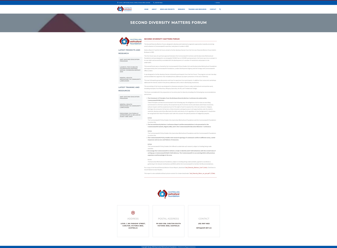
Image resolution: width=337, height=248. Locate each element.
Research (181, 9)
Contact (213, 9)
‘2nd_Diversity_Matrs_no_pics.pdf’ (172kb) (202, 173)
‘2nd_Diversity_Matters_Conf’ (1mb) (196, 167)
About (154, 9)
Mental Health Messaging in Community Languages (130, 79)
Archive (218, 2)
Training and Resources (197, 9)
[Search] (220, 9)
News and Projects (167, 9)
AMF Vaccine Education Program (129, 60)
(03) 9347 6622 (158, 2)
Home (146, 9)
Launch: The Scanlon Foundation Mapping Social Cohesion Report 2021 (130, 69)
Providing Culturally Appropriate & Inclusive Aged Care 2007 (130, 115)
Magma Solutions (190, 247)
